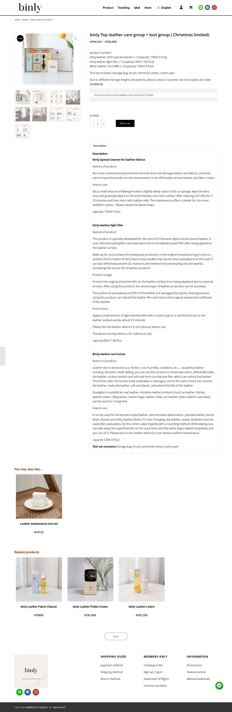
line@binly (96, 84)
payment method (112, 665)
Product (25, 19)
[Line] (200, 7)
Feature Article (196, 672)
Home (17, 19)
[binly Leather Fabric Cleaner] (2, 356)
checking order (153, 665)
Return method (110, 679)
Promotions (194, 665)
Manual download (198, 679)
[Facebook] (207, 7)
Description (99, 145)
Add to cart (125, 123)
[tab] (100, 146)
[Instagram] (214, 7)
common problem (155, 686)
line (219, 685)
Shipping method (112, 672)
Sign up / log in (153, 672)
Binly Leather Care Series (41, 19)
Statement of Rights (156, 679)
